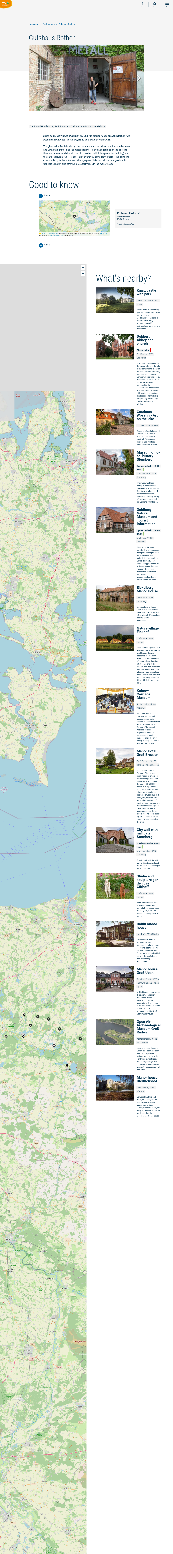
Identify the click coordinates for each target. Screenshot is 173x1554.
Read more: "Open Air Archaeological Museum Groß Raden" (130, 1045)
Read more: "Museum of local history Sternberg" (130, 476)
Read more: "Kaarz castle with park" (130, 309)
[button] (24, 1014)
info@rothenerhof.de (125, 224)
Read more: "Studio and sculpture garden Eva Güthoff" (130, 896)
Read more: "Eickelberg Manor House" (130, 604)
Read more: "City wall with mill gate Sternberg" (130, 849)
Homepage (34, 24)
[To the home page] (6, 4)
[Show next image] (138, 78)
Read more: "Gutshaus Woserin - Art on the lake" (130, 428)
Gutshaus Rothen (67, 24)
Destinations (49, 24)
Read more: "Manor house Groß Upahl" (130, 991)
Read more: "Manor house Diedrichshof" (130, 1096)
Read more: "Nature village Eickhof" (130, 655)
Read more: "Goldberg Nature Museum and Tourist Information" (130, 544)
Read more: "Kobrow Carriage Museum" (130, 717)
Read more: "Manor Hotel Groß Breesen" (130, 786)
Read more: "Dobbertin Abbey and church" (130, 370)
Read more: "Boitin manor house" (130, 942)
